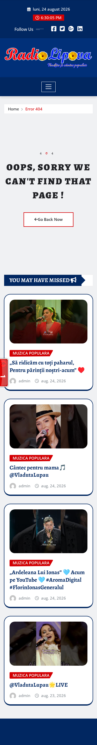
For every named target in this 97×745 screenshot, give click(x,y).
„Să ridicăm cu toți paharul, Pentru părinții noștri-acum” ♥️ (47, 366)
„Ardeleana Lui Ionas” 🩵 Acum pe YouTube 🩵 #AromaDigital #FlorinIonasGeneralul (47, 579)
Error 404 (33, 108)
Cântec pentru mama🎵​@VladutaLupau (38, 471)
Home (13, 108)
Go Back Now (50, 219)
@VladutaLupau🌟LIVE (39, 685)
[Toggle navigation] (48, 87)
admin (24, 380)
